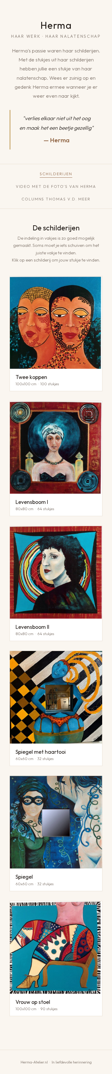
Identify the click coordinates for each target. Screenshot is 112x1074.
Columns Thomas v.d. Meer (56, 199)
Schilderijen (56, 173)
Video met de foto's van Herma (56, 186)
